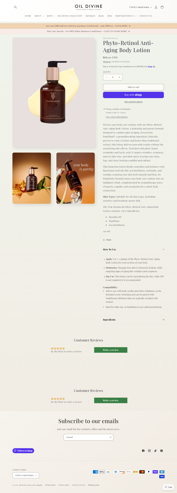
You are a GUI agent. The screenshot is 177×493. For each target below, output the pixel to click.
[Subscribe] (110, 437)
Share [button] (109, 239)
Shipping (106, 61)
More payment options (133, 101)
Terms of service (78, 485)
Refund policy (50, 485)
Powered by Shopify (35, 485)
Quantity (107, 72)
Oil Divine (23, 485)
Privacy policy (64, 485)
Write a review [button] (111, 349)
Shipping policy (94, 485)
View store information (116, 117)
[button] (15, 7)
